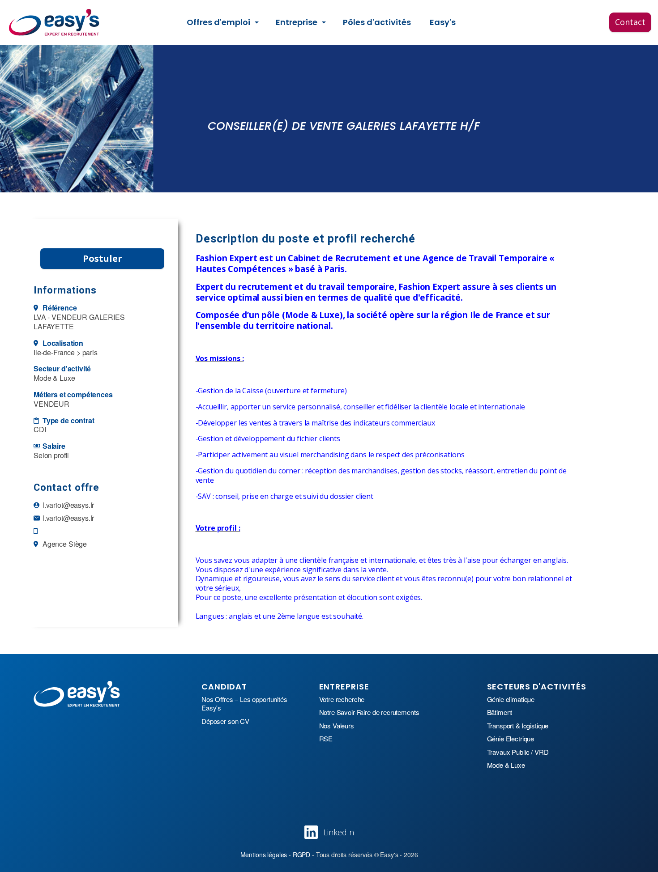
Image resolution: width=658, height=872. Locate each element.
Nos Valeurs (336, 725)
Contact (630, 22)
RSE (326, 738)
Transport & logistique (518, 725)
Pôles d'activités (377, 22)
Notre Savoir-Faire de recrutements (369, 712)
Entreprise (296, 22)
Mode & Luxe (506, 765)
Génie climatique (511, 699)
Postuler (102, 258)
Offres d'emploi (218, 22)
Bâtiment (500, 712)
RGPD (301, 854)
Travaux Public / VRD (518, 752)
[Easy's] (54, 22)
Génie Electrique (510, 738)
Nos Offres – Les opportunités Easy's (244, 703)
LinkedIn (338, 832)
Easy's (443, 22)
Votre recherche (342, 699)
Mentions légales (263, 854)
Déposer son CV (225, 721)
